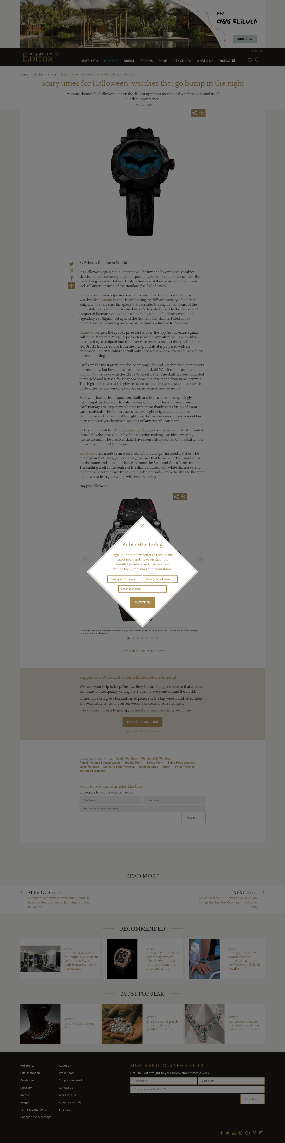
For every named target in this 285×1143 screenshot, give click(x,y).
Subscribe (142, 602)
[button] (142, 525)
